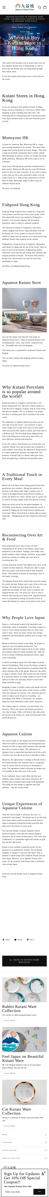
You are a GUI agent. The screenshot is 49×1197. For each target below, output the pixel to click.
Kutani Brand (9, 1150)
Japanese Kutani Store (21, 282)
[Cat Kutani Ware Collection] (24, 1092)
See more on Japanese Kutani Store (16, 366)
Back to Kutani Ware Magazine (26, 961)
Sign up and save (11, 1158)
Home (14, 27)
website (35, 239)
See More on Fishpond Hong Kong (15, 266)
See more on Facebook (11, 188)
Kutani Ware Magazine (27, 27)
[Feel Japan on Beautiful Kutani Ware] (24, 1039)
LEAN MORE (9, 1020)
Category (7, 1142)
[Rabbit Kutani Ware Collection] (24, 989)
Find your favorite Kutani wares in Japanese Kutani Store (22, 875)
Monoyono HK (15, 138)
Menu (5, 1134)
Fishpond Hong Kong (21, 205)
